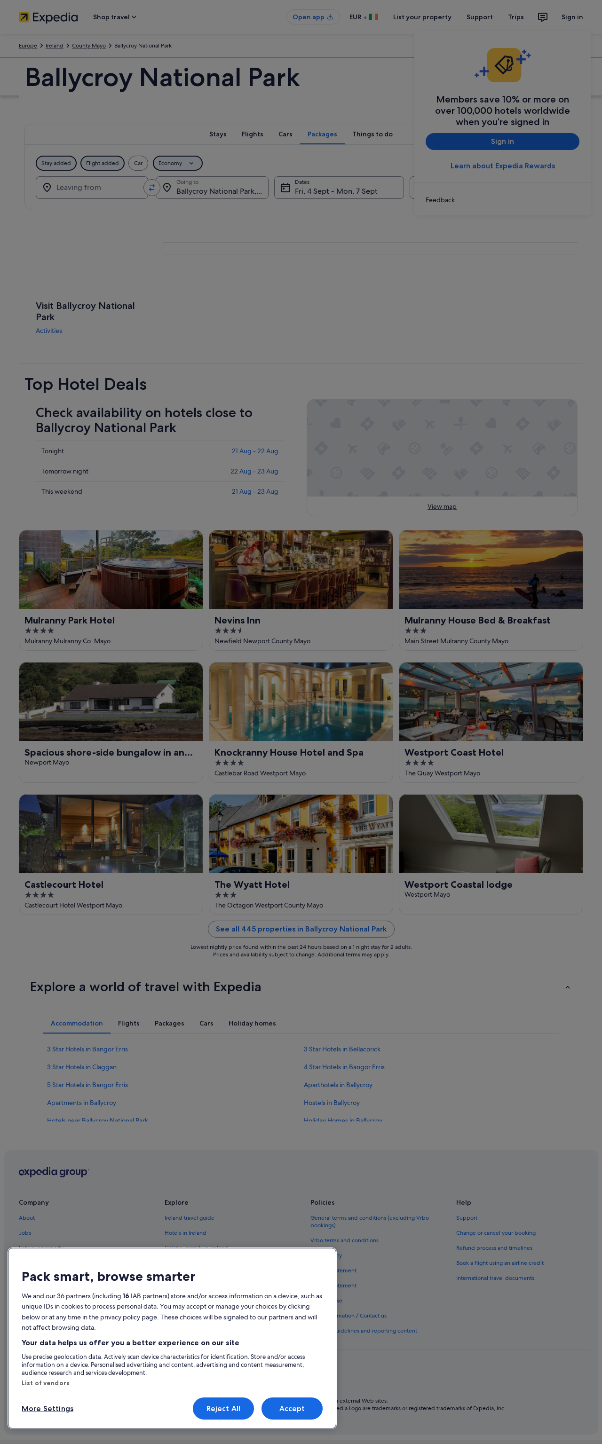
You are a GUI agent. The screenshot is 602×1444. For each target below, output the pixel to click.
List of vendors (46, 1383)
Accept (292, 1408)
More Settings (47, 1408)
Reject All (223, 1408)
